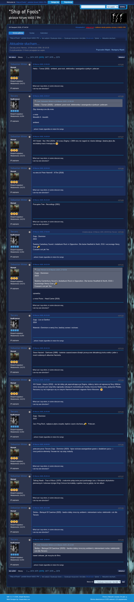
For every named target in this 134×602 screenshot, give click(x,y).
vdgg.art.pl (90, 27)
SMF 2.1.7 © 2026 (12, 597)
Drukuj (122, 57)
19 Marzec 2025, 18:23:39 (41, 264)
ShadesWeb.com (24, 599)
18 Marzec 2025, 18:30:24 (41, 168)
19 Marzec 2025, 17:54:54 (41, 232)
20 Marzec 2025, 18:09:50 (41, 444)
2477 (47, 57)
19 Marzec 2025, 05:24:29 (41, 200)
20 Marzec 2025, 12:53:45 (41, 380)
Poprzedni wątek (103, 50)
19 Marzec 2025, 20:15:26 (41, 315)
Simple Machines (24, 597)
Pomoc (105, 597)
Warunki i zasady (113, 597)
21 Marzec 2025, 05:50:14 (41, 476)
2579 (58, 57)
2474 (32, 57)
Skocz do (90, 582)
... (29, 57)
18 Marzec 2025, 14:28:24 (41, 136)
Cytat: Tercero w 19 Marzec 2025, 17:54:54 (52, 270)
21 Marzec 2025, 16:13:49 (41, 508)
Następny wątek (117, 50)
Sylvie (97, 38)
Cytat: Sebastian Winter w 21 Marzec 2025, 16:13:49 (55, 545)
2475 (36, 57)
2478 (51, 57)
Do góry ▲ (123, 597)
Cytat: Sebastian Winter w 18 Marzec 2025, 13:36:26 (55, 101)
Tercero (14, 96)
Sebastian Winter (18, 64)
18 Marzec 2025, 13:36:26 (41, 64)
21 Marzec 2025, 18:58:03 (41, 539)
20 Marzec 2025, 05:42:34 (41, 348)
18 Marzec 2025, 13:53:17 (41, 96)
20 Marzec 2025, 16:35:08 (41, 411)
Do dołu (12, 57)
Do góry (12, 571)
